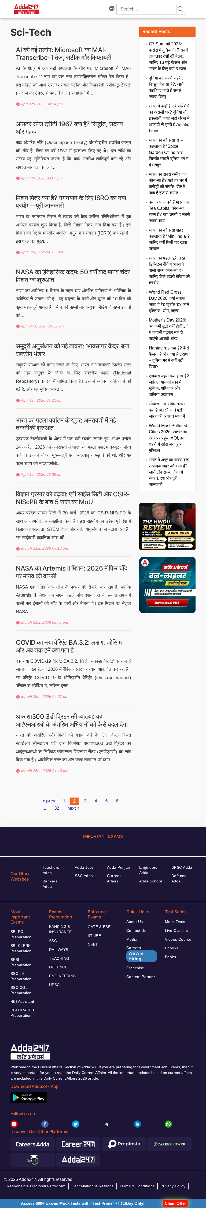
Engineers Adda (148, 870)
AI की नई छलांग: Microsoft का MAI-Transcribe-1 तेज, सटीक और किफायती (63, 54)
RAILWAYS (58, 949)
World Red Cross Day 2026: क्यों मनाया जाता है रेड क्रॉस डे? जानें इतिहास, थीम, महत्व (169, 301)
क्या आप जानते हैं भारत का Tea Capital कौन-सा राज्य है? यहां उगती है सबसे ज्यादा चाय (169, 211)
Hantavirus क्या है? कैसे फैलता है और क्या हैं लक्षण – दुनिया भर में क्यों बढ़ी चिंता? (169, 357)
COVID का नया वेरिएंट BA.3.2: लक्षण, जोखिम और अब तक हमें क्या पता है (69, 646)
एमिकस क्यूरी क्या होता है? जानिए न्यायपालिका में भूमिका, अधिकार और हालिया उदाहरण (169, 385)
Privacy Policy (172, 1186)
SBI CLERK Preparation (21, 948)
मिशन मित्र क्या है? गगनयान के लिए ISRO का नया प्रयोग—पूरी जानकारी (71, 202)
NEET (93, 944)
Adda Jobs (84, 867)
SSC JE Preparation (21, 976)
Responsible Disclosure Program (36, 1186)
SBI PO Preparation (21, 934)
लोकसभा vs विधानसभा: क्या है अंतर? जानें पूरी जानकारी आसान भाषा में (167, 410)
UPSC (54, 985)
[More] (112, 9)
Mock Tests (175, 921)
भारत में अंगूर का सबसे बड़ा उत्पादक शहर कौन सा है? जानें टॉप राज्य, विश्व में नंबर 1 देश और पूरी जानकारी (169, 472)
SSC (53, 941)
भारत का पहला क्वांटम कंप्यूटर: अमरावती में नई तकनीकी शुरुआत (66, 424)
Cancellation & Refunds (93, 1186)
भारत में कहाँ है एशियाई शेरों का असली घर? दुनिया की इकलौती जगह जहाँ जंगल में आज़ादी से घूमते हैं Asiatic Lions (169, 118)
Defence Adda (178, 878)
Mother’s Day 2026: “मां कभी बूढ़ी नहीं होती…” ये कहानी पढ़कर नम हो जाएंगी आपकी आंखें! (168, 329)
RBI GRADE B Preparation (23, 1013)
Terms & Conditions (137, 1186)
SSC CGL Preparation (21, 990)
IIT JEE (94, 935)
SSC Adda (84, 876)
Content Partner (140, 977)
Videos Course (178, 939)
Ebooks (171, 948)
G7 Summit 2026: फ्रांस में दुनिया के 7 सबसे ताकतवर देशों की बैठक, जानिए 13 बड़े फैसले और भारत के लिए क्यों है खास (168, 56)
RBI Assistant (22, 1001)
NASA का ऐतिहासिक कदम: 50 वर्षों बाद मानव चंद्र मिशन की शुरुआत (73, 276)
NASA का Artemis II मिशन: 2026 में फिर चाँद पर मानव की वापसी (71, 572)
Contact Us (136, 930)
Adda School (150, 881)
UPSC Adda (181, 867)
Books (170, 957)
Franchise (135, 968)
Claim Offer (175, 1203)
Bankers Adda (50, 884)
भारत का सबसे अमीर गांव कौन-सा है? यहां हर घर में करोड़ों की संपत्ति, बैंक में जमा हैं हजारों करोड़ (168, 183)
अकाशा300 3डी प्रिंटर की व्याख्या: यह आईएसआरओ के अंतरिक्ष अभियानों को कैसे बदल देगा (71, 720)
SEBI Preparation (21, 962)
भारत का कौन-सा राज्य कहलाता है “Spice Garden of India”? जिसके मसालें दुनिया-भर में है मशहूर (168, 152)
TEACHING (59, 958)
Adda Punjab (118, 867)
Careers (135, 953)
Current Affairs (114, 878)
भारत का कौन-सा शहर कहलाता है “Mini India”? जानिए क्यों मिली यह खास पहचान (169, 239)
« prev (49, 800)
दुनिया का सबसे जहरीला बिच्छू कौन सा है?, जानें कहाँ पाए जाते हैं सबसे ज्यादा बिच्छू (167, 87)
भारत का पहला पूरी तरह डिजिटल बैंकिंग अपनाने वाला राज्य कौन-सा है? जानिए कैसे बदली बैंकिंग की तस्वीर (169, 270)
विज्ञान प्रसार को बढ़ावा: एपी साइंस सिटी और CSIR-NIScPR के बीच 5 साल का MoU (73, 498)
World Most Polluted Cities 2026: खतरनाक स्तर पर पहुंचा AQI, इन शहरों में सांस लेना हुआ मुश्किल (168, 438)
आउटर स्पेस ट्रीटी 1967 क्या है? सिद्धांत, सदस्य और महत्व (69, 128)
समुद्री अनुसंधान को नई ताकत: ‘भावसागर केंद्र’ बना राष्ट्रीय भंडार (72, 350)
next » (73, 808)
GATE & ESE (99, 927)
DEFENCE (58, 967)
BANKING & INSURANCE (60, 929)
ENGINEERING (62, 976)
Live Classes (176, 930)
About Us (134, 921)
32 (56, 808)
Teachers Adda (51, 870)
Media (131, 939)
